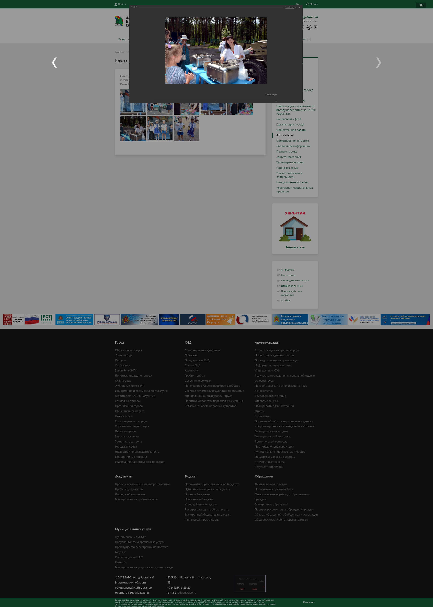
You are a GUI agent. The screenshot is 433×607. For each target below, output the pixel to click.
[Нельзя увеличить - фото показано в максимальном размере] (296, 7)
